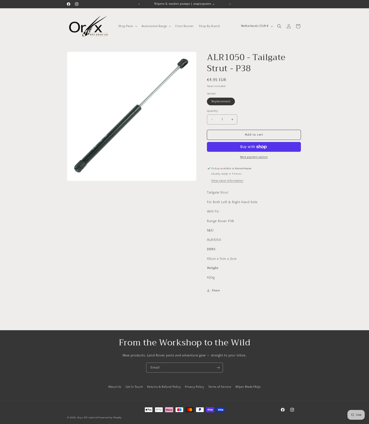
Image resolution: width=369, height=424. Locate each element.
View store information (227, 180)
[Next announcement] (230, 4)
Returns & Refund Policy (164, 387)
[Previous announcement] (139, 4)
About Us (114, 387)
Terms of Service (219, 387)
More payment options (254, 157)
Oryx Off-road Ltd (87, 417)
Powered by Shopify (110, 417)
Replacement (220, 101)
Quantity (212, 110)
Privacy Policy (194, 387)
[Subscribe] (218, 368)
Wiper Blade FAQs (248, 387)
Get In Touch (134, 387)
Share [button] (216, 290)
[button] (127, 26)
